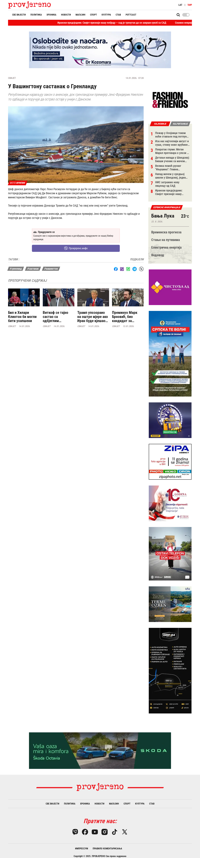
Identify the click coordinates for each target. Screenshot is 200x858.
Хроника (51, 14)
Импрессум (81, 848)
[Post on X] (141, 269)
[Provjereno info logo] (29, 5)
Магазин (80, 14)
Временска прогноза (166, 232)
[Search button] (178, 15)
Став (118, 14)
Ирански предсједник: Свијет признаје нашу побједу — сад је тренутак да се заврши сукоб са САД (84, 22)
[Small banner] (170, 100)
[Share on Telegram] (134, 269)
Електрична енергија (166, 247)
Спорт (93, 14)
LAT (180, 5)
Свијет (12, 78)
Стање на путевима (165, 240)
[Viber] (75, 832)
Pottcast (131, 14)
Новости (66, 14)
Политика (36, 14)
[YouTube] (95, 831)
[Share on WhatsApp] (128, 269)
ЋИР (190, 5)
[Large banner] (100, 50)
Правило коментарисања (107, 848)
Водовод (157, 255)
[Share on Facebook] (116, 269)
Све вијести (19, 14)
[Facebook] (85, 832)
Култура (106, 14)
